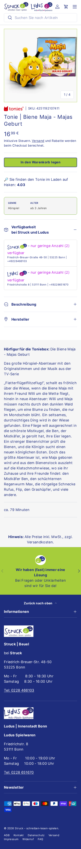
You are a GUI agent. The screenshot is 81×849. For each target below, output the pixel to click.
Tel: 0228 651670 (19, 772)
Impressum (11, 839)
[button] (66, 6)
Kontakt (19, 835)
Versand (38, 141)
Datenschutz (36, 835)
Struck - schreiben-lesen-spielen (36, 828)
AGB (7, 835)
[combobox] (40, 17)
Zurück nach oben (38, 603)
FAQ (40, 839)
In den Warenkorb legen (40, 162)
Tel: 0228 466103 (19, 690)
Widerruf (28, 839)
